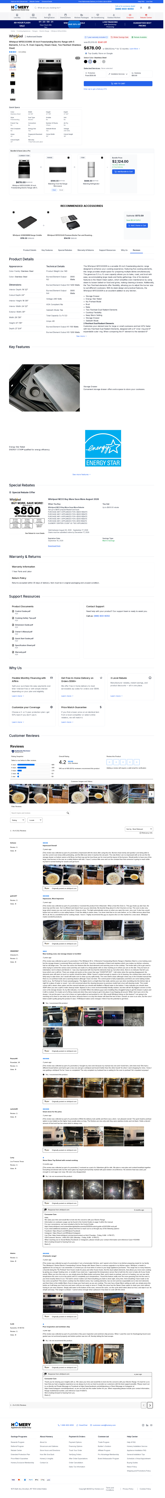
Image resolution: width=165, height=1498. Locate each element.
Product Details (29, 253)
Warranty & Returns (85, 253)
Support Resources (107, 253)
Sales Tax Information (77, 1470)
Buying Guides (132, 1466)
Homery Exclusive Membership (22, 1466)
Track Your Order (75, 1453)
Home (13, 34)
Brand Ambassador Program (108, 1462)
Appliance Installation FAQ (136, 1453)
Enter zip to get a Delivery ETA (95, 92)
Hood (61, 193)
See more (80, 339)
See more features (80, 478)
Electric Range (44, 34)
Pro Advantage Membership (108, 1458)
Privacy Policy (128, 1492)
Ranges (35, 34)
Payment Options (75, 1445)
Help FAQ (141, 1)
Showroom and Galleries (49, 1449)
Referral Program (17, 1449)
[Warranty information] (107, 40)
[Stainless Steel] (90, 65)
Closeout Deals (47, 1)
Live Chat (149, 1)
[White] (99, 65)
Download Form (54, 549)
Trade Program (103, 1445)
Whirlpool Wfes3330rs (58, 34)
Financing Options (75, 1449)
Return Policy (132, 1470)
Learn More (134, 52)
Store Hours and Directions (50, 1453)
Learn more (17, 699)
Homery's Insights (46, 1462)
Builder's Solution (104, 1449)
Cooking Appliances (24, 34)
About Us (43, 1445)
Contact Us (44, 1466)
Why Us (124, 253)
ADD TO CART (119, 87)
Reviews (136, 253)
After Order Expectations (78, 1462)
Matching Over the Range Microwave (57, 188)
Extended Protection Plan (20, 1458)
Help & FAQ (131, 1445)
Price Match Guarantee (19, 1462)
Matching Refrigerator (91, 187)
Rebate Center (35, 1)
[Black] (85, 65)
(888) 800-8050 (102, 619)
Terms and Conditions (110, 1492)
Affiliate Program (104, 1453)
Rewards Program (17, 1445)
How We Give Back (47, 1458)
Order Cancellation (76, 1466)
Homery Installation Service (137, 1449)
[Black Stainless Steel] (95, 65)
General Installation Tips (136, 1458)
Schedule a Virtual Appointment (138, 1462)
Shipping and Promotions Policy (139, 1474)
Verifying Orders (75, 1458)
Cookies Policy (145, 1492)
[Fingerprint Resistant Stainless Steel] (104, 65)
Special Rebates (65, 253)
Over (54, 193)
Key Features (47, 253)
